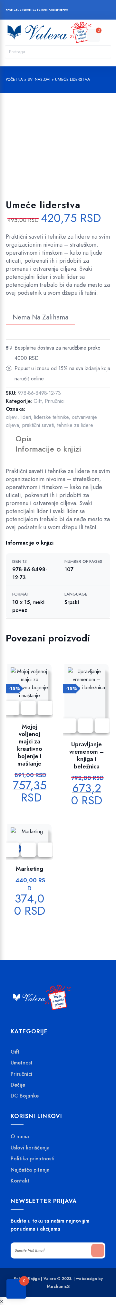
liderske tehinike (51, 417)
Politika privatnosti (32, 1158)
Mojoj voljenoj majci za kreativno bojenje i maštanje (29, 745)
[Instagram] (88, 11)
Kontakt (20, 1180)
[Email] (100, 11)
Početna (14, 79)
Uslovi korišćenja (30, 1147)
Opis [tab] (23, 438)
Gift (38, 401)
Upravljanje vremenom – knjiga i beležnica (86, 755)
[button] (45, 708)
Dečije (18, 1085)
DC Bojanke (25, 1095)
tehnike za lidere (75, 425)
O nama (20, 1136)
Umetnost (22, 1062)
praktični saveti (38, 425)
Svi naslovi (39, 79)
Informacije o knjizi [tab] (48, 448)
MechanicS (58, 1286)
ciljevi (11, 417)
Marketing (29, 869)
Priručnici (54, 401)
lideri (26, 417)
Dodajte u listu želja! (28, 708)
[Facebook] (76, 11)
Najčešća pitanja (30, 1170)
